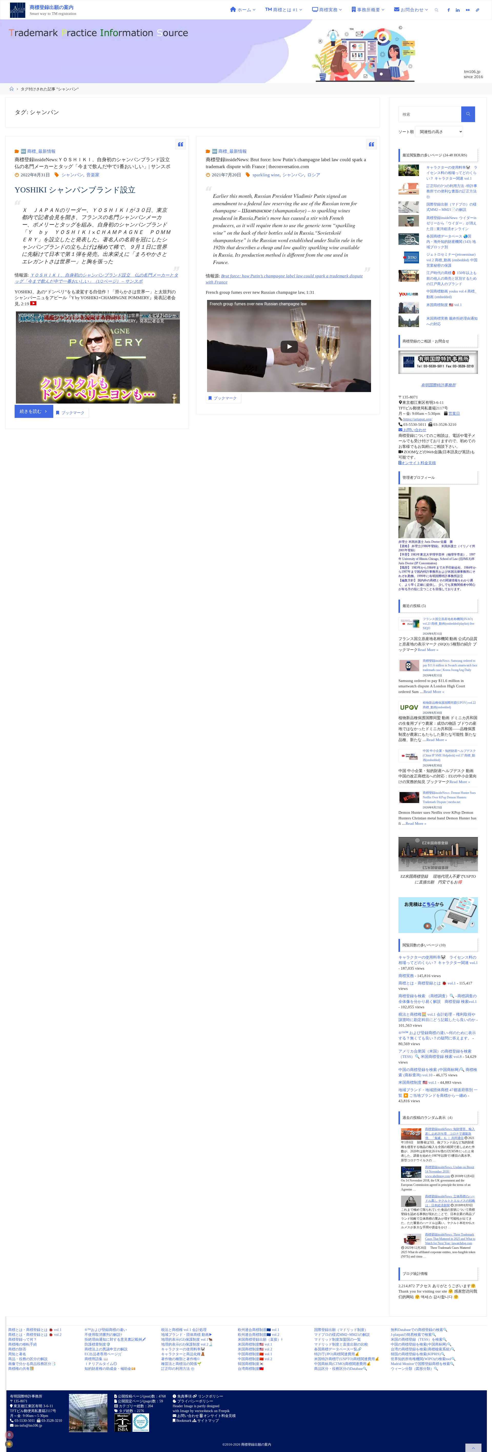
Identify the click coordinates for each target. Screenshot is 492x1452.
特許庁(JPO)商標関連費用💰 (336, 1354)
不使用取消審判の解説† (103, 1335)
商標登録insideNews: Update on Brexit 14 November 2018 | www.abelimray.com (449, 1171)
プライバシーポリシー (194, 1401)
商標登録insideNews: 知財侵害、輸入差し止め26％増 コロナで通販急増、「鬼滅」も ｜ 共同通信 (450, 1133)
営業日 (454, 413)
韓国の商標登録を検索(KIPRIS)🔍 (418, 1354)
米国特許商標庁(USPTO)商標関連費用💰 (346, 1359)
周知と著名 (17, 1354)
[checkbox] (9, 1444)
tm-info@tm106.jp (28, 1425)
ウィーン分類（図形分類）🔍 (414, 1369)
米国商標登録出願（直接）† (260, 1339)
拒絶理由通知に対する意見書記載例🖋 (115, 1339)
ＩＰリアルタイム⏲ (101, 1364)
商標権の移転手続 (22, 1344)
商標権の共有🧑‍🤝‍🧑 (21, 1369)
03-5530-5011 (25, 1421)
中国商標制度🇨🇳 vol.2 (255, 1359)
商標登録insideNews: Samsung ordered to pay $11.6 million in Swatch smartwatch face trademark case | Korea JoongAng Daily (450, 665)
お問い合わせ (414, 430)
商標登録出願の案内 (52, 7)
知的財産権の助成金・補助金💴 (110, 1369)
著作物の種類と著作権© (180, 1359)
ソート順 (406, 131)
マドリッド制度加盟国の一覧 (337, 1339)
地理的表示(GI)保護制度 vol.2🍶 (187, 1344)
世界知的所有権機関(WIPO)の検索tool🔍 (423, 1359)
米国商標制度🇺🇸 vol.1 (255, 1344)
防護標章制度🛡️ (97, 1344)
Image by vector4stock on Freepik (205, 1411)
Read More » (428, 649)
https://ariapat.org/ (417, 419)
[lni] (458, 10)
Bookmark (183, 1421)
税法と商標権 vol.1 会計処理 (184, 1330)
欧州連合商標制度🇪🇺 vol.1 (258, 1330)
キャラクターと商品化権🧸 (183, 1354)
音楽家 (92, 174)
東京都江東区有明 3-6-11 (33, 1406)
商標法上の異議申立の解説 (106, 1349)
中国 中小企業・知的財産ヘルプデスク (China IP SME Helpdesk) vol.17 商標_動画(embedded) (449, 755)
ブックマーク (73, 412)
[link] (437, 9)
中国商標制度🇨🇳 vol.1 (255, 1354)
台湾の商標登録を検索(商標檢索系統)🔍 (423, 1349)
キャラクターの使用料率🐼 (183, 1349)
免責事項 (184, 1396)
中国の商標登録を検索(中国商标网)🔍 (421, 1344)
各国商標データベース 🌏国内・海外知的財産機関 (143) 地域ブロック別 (451, 241)
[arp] (477, 10)
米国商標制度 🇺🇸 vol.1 (444, 305)
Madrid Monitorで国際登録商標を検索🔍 (422, 1364)
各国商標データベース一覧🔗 (338, 1349)
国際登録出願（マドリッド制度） (341, 1330)
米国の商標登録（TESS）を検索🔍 (419, 1339)
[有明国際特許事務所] (438, 362)
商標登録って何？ (22, 1339)
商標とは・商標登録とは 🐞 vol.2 (34, 1335)
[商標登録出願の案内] (17, 9)
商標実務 (406, 975)
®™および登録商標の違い (106, 1330)
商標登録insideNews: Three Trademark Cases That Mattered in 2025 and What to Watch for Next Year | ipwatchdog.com (450, 1239)
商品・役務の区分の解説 (28, 1359)
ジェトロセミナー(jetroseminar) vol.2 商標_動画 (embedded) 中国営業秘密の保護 (451, 260)
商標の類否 (17, 1349)
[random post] (411, 1134)
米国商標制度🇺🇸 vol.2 (255, 1349)
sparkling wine (266, 174)
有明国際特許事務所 (438, 385)
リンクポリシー (210, 1396)
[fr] (468, 10)
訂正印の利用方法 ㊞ (177, 1369)
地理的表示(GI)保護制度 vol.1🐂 (187, 1339)
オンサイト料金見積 (418, 463)
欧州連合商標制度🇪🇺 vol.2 (258, 1335)
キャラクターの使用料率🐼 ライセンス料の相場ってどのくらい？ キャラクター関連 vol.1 (451, 173)
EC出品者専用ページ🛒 (103, 1354)
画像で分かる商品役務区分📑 (32, 1364)
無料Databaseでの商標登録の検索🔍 (419, 1330)
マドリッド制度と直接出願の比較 (341, 1344)
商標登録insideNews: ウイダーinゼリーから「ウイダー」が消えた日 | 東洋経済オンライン (451, 223)
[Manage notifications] (9, 1435)
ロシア (313, 174)
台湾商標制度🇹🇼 (251, 1369)
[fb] (449, 10)
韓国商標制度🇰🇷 (251, 1364)
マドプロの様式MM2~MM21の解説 (342, 1335)
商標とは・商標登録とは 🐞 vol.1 (427, 983)
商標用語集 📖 (96, 1359)
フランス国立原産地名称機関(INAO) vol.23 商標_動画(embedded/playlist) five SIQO (448, 623)
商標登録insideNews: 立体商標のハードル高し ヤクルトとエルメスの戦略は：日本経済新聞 (450, 1201)
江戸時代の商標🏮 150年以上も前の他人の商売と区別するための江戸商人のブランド (451, 278)
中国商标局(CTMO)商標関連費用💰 (342, 1364)
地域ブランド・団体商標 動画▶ (186, 1335)
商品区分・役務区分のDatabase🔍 (340, 1369)
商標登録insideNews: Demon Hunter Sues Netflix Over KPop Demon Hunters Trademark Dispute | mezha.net (449, 797)
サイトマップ (207, 1421)
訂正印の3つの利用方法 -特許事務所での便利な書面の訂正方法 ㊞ (451, 191)
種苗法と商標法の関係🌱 (181, 1364)
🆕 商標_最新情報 (38, 151)
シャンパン (72, 174)
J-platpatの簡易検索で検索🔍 (413, 1335)
